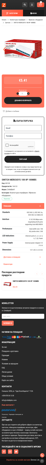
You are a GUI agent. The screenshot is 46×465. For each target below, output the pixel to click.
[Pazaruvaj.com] (15, 411)
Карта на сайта (8, 380)
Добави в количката (23, 100)
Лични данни (7, 372)
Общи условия (7, 376)
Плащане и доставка (10, 351)
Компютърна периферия (19, 193)
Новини (5, 359)
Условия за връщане (10, 364)
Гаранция (5, 355)
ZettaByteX (11, 189)
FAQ (3, 368)
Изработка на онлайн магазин (18, 460)
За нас (4, 347)
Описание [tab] (7, 206)
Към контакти (7, 405)
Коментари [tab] (8, 264)
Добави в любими (12, 111)
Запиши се (7, 323)
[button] (41, 49)
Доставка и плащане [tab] (12, 257)
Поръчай (23, 159)
